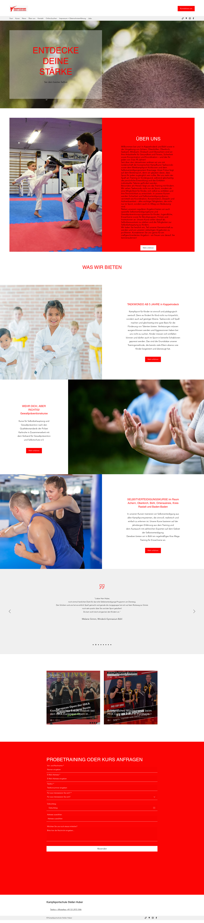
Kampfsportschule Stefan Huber (65, 902)
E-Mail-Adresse (53, 775)
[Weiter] (194, 611)
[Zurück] (10, 611)
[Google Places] (186, 18)
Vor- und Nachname (55, 765)
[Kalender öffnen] (154, 808)
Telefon (50, 784)
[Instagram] (190, 18)
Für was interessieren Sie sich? (58, 793)
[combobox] (102, 819)
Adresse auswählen (54, 814)
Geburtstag (51, 804)
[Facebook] (193, 18)
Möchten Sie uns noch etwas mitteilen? (62, 826)
